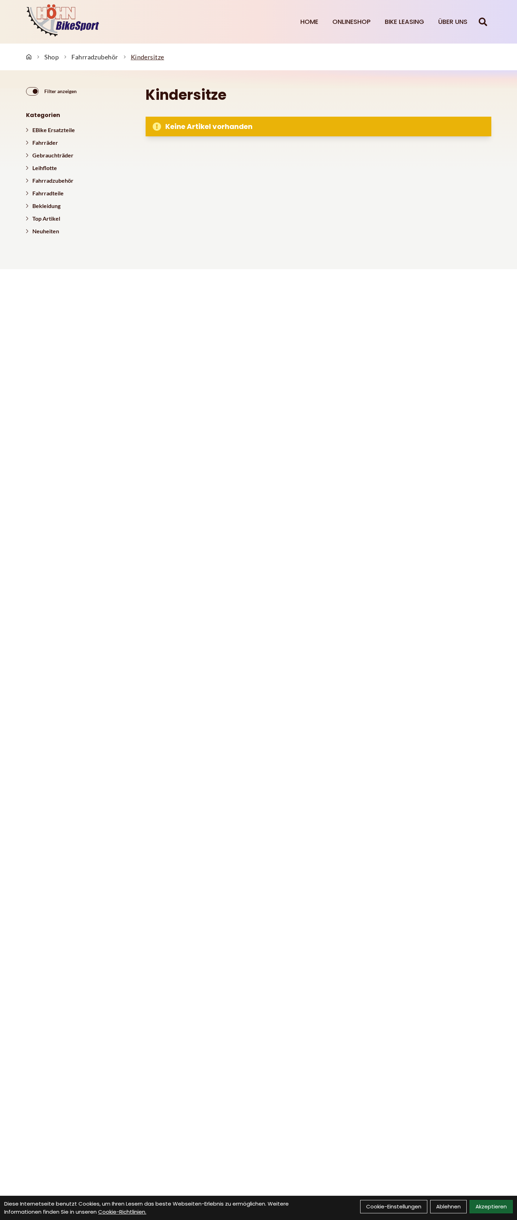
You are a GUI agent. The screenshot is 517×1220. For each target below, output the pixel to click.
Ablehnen (448, 1206)
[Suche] (482, 21)
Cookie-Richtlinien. (122, 1211)
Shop (51, 57)
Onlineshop (351, 21)
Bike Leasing (404, 21)
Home (309, 21)
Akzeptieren (491, 1206)
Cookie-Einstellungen (393, 1206)
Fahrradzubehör (94, 57)
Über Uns (452, 21)
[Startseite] (29, 57)
